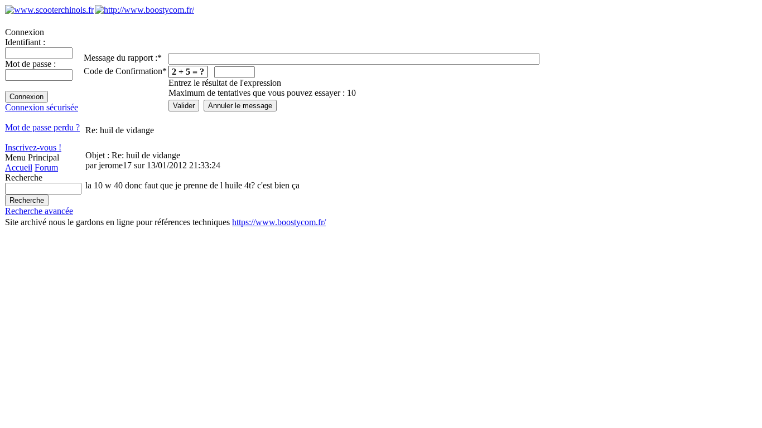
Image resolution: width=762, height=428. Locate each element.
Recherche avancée (39, 211)
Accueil (18, 167)
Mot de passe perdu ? (42, 127)
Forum (46, 167)
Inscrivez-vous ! (33, 147)
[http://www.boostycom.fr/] (144, 9)
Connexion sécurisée (41, 107)
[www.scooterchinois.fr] (49, 9)
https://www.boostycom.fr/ (279, 222)
